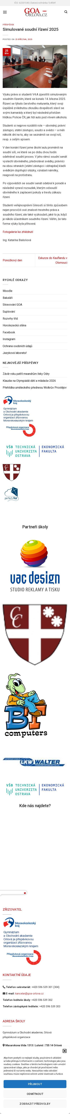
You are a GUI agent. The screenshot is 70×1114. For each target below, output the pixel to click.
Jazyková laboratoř (15, 353)
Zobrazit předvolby (35, 1103)
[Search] (65, 11)
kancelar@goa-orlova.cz (29, 993)
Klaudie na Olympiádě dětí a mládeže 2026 (29, 380)
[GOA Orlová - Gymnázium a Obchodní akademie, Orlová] (36, 12)
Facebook (9, 332)
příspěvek (8, 25)
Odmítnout (35, 1094)
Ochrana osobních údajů (17, 346)
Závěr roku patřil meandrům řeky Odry (26, 374)
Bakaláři (8, 298)
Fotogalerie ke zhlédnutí (18, 232)
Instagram (9, 339)
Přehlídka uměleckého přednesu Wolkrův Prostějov (35, 387)
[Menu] (5, 12)
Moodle (7, 291)
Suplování (9, 311)
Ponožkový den (12, 260)
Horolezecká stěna (14, 325)
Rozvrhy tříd (10, 318)
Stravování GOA (12, 305)
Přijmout (35, 1084)
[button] (64, 1051)
